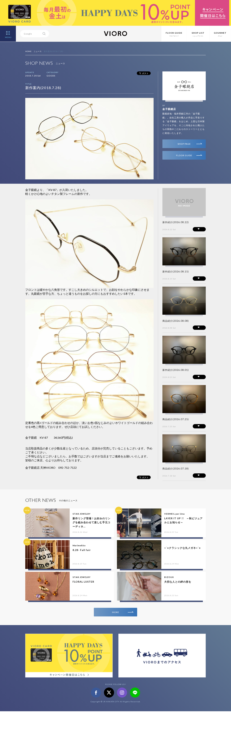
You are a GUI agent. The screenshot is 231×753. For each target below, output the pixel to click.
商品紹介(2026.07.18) (175, 468)
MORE (115, 612)
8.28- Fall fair (82, 549)
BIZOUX (169, 577)
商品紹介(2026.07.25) (175, 419)
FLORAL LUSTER (83, 581)
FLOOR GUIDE (184, 155)
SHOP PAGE (184, 144)
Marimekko (79, 545)
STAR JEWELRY (82, 513)
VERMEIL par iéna (174, 513)
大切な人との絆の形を (177, 581)
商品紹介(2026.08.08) (175, 320)
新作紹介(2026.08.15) (175, 271)
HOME (28, 51)
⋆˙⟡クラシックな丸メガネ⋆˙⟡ (182, 547)
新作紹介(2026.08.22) (175, 222)
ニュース (38, 51)
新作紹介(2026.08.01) (175, 369)
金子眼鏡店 (169, 108)
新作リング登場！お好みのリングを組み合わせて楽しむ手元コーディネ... (91, 522)
